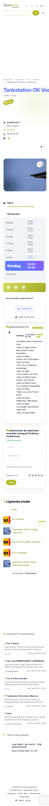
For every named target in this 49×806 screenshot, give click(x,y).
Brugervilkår (24, 797)
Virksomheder (34, 793)
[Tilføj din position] (43, 12)
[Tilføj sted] (26, 6)
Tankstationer (13, 206)
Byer (25, 793)
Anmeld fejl (11, 274)
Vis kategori (25, 573)
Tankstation (9, 95)
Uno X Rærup (18, 519)
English (28, 800)
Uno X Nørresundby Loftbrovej (26, 542)
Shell (14, 509)
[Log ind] (31, 6)
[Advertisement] (24, 44)
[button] (42, 6)
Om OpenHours (16, 790)
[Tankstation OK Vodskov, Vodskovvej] (25, 174)
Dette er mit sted (26, 317)
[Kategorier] (36, 6)
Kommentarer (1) (19, 326)
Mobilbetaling (27, 206)
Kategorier (11, 793)
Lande (19, 793)
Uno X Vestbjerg (19, 553)
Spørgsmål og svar (30, 790)
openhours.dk (31, 787)
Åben (9, 101)
